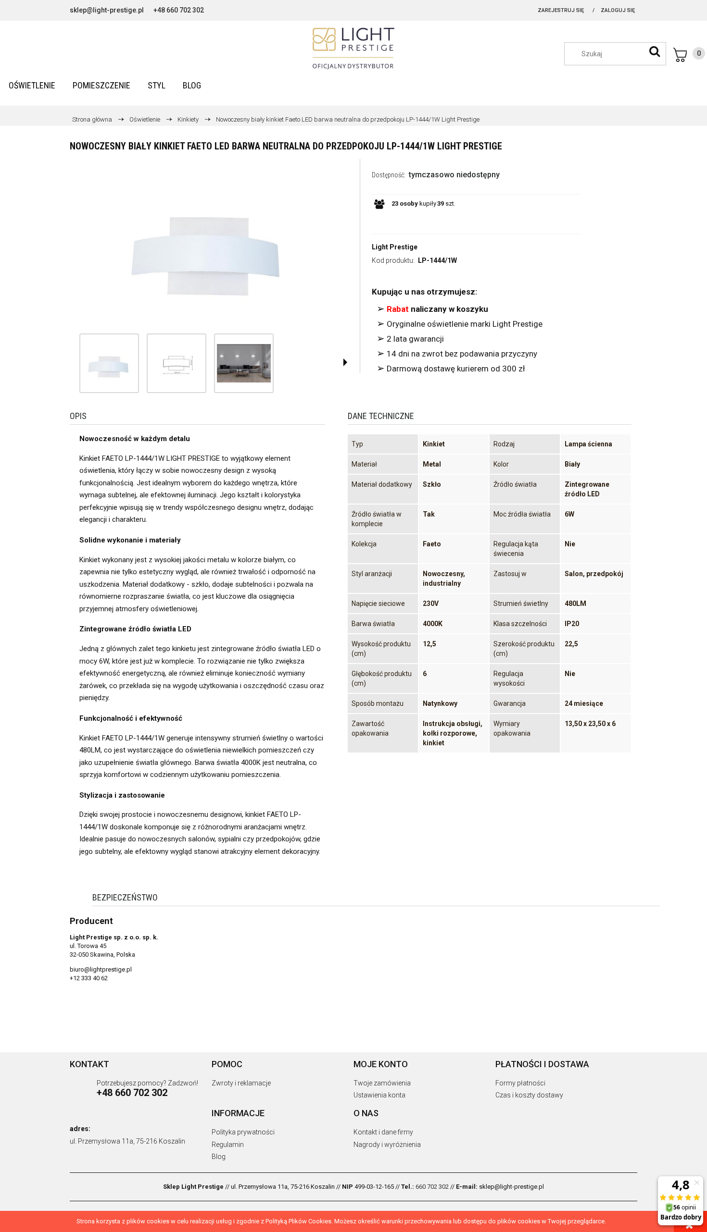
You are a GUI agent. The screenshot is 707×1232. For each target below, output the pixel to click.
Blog (219, 1156)
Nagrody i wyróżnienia (387, 1144)
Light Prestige (394, 247)
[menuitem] (32, 85)
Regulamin (228, 1144)
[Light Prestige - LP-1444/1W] (109, 363)
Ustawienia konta (379, 1095)
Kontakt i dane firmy (383, 1132)
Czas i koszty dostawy (529, 1095)
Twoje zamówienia (382, 1083)
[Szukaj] (654, 51)
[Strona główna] (353, 48)
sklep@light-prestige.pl (107, 10)
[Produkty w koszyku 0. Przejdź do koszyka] (689, 54)
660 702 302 (432, 1186)
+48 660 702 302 (178, 10)
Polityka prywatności (243, 1132)
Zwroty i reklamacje (241, 1083)
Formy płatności (520, 1083)
